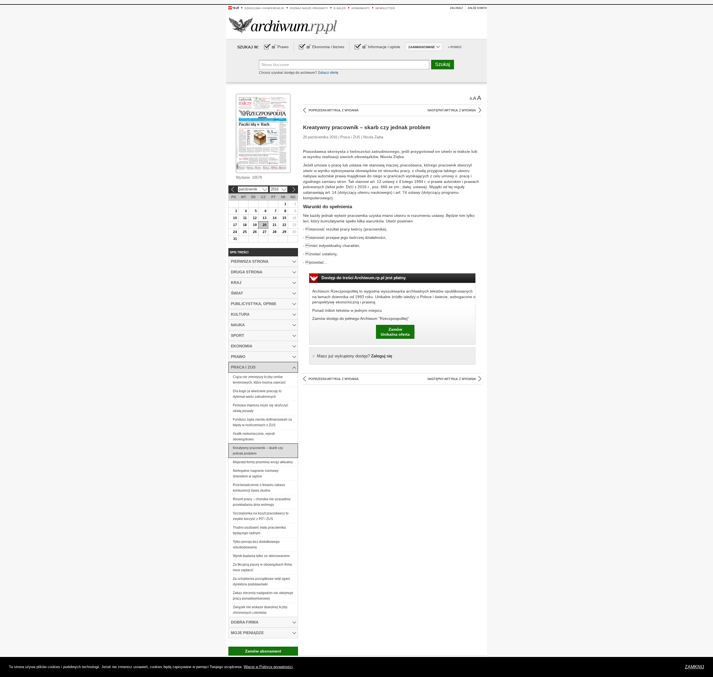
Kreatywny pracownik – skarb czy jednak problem (258, 450)
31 (235, 239)
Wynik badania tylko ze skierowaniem (261, 556)
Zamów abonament (263, 651)
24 (235, 232)
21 (275, 225)
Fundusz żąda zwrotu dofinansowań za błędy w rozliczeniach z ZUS (262, 422)
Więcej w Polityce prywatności (268, 667)
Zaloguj (456, 8)
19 (255, 225)
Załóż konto (477, 8)
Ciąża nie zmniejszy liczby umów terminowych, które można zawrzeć (259, 379)
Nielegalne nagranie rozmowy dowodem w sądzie (256, 473)
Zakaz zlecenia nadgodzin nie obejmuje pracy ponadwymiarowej (263, 595)
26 (255, 232)
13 (265, 218)
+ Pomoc (455, 47)
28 (275, 232)
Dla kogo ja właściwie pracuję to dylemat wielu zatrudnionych (257, 394)
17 (235, 225)
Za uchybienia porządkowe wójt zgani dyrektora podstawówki (261, 581)
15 (284, 218)
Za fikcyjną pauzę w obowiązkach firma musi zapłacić (262, 567)
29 (284, 232)
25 (245, 232)
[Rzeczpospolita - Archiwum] (283, 25)
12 (255, 218)
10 (235, 218)
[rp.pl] (233, 7)
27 (265, 232)
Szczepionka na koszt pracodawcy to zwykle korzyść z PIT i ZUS (261, 516)
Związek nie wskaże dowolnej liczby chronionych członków (260, 610)
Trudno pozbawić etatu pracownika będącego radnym (259, 530)
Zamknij (694, 666)
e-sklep (340, 8)
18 (245, 225)
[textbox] (344, 64)
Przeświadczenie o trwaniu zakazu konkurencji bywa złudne (259, 487)
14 (275, 218)
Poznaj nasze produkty (309, 8)
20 (265, 225)
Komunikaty (360, 8)
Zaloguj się (354, 356)
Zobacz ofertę (328, 73)
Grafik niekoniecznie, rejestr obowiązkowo (254, 436)
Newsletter (385, 8)
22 (284, 225)
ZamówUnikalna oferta (395, 332)
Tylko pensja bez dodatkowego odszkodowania (256, 544)
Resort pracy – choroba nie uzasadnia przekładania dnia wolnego (261, 502)
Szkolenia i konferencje (264, 8)
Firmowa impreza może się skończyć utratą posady (260, 408)
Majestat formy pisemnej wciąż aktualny (263, 462)
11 (245, 218)
